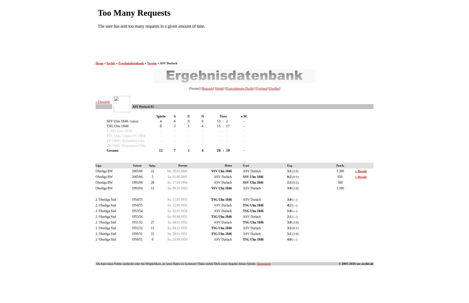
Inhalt (219, 88)
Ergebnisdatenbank (131, 63)
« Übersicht (103, 101)
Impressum (264, 263)
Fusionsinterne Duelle (239, 88)
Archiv (110, 63)
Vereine (152, 63)
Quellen (274, 88)
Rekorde (207, 88)
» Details (361, 171)
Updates (261, 88)
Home (99, 63)
